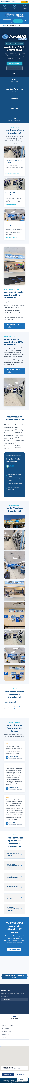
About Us (14, 988)
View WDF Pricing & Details (13, 321)
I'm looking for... (5, 946)
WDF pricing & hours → (12, 155)
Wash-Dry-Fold (14, 979)
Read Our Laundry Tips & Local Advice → (14, 927)
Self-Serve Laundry (14, 976)
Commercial (14, 985)
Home (4, 25)
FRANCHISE (8, 21)
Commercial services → (12, 188)
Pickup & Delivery (14, 982)
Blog (14, 991)
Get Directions (14, 900)
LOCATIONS (19, 21)
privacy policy (19, 1030)
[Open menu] (25, 21)
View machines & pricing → (13, 124)
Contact (14, 995)
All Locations (21, 1025)
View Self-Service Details (12, 276)
